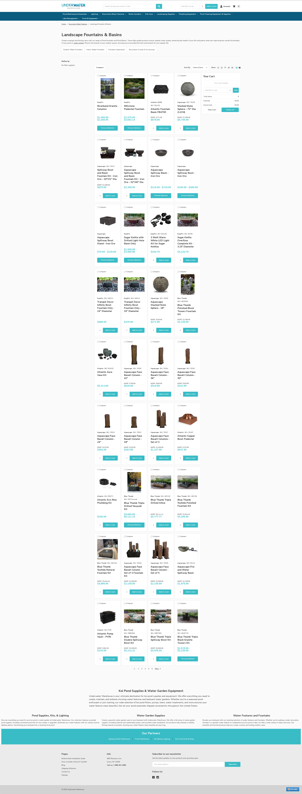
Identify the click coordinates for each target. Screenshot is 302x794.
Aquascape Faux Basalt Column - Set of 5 (160, 569)
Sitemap (65, 775)
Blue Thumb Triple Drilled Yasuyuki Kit (134, 506)
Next (157, 669)
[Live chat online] (293, 789)
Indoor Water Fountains (95, 50)
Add (235, 90)
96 (232, 67)
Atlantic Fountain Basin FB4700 (160, 110)
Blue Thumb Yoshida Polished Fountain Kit (186, 503)
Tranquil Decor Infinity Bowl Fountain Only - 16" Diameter (132, 306)
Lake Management (70, 18)
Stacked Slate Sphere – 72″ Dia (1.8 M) (186, 109)
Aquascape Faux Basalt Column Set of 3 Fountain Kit (133, 571)
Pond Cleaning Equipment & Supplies (215, 14)
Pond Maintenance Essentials (75, 14)
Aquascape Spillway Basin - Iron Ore (159, 173)
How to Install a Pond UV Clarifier (74, 762)
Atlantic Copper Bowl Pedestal (186, 437)
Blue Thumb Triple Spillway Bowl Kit (161, 638)
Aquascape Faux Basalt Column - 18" (133, 439)
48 (229, 67)
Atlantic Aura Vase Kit (104, 373)
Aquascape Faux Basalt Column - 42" (133, 375)
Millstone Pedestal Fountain (134, 107)
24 (222, 67)
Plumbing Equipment (187, 14)
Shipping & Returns (69, 768)
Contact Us (66, 772)
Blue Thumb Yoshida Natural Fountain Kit (106, 569)
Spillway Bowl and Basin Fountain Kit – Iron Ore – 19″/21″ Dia (107, 174)
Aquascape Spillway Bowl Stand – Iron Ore (106, 240)
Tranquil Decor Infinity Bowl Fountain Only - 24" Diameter (105, 306)
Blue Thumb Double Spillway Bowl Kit (133, 640)
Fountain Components (116, 50)
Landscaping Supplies (166, 14)
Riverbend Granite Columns (107, 107)
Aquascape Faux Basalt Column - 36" (160, 375)
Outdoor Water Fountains (72, 50)
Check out (230, 110)
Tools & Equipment (90, 18)
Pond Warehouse (142, 739)
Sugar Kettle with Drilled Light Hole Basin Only (134, 240)
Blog (63, 765)
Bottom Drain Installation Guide (73, 758)
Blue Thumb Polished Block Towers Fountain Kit (186, 309)
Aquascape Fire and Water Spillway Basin (185, 569)
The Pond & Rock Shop (184, 739)
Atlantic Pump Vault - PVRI (105, 635)
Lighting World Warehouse (119, 739)
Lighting (94, 14)
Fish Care (149, 14)
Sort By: (187, 67)
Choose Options (107, 128)
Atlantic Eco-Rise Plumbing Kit (107, 501)
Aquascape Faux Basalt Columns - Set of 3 (160, 439)
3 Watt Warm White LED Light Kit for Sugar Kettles (160, 242)
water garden (79, 43)
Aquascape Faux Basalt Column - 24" (106, 439)
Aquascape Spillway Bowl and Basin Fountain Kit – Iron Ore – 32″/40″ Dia (134, 176)
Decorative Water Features (113, 14)
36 (225, 67)
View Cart (212, 110)
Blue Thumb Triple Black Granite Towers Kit (187, 640)
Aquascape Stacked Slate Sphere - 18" (158, 305)
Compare (99, 67)
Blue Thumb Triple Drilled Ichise (161, 501)
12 (218, 67)
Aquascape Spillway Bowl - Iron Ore (186, 173)
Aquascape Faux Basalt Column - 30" (186, 375)
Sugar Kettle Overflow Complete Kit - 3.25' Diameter (185, 242)
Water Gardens (134, 14)
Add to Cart (211, 6)
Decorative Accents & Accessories (142, 50)
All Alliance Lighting (162, 739)
